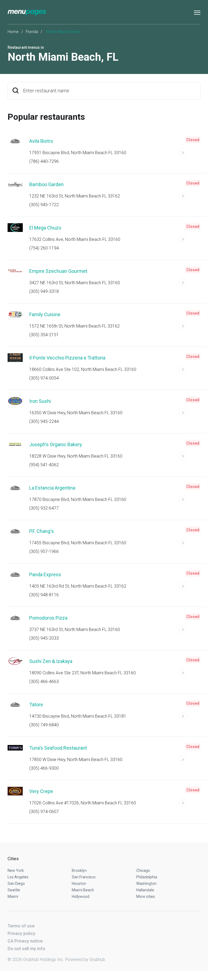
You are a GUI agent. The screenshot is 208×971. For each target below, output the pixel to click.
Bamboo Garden (46, 184)
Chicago (143, 870)
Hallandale (145, 890)
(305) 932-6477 (44, 508)
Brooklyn (79, 870)
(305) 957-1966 (44, 551)
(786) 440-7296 (44, 161)
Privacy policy (21, 933)
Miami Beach (83, 890)
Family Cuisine (44, 314)
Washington (146, 883)
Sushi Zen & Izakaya (50, 661)
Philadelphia (146, 877)
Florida (32, 31)
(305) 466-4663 (44, 681)
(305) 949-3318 (44, 291)
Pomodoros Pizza (48, 618)
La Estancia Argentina (52, 488)
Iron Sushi (40, 401)
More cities (145, 896)
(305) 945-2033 (44, 638)
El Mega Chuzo (45, 228)
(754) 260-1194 (44, 248)
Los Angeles (18, 877)
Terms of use (21, 925)
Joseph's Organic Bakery (55, 444)
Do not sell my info (26, 948)
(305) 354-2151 (44, 334)
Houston (79, 883)
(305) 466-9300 (44, 768)
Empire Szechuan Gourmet (58, 271)
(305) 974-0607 (44, 811)
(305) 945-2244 (44, 421)
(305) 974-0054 (44, 378)
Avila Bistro (41, 141)
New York (16, 870)
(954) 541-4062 (44, 464)
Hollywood (80, 896)
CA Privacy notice (25, 941)
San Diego (16, 883)
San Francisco (84, 877)
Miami (13, 896)
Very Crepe (41, 791)
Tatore (36, 704)
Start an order (189, 154)
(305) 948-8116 (44, 594)
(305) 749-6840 (44, 724)
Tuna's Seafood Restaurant (58, 748)
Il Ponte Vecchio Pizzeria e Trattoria (67, 358)
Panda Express (45, 574)
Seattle (14, 890)
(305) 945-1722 (44, 204)
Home (13, 31)
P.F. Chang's (41, 531)
